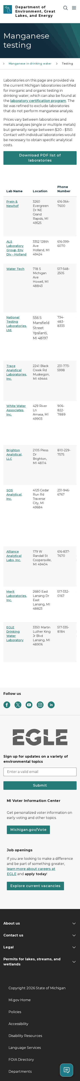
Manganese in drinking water (30, 63)
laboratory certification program (38, 101)
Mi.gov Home (20, 1000)
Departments (20, 1072)
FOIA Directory (21, 1060)
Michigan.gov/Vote (28, 830)
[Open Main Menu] (74, 7)
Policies (15, 1012)
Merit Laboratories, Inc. (16, 596)
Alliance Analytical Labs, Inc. (14, 556)
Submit (40, 785)
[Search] (65, 7)
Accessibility (18, 1024)
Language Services (25, 1048)
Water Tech (15, 269)
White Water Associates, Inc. (16, 410)
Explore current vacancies (35, 886)
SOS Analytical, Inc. (14, 494)
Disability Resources (25, 1036)
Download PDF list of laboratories (40, 157)
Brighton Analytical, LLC (14, 454)
